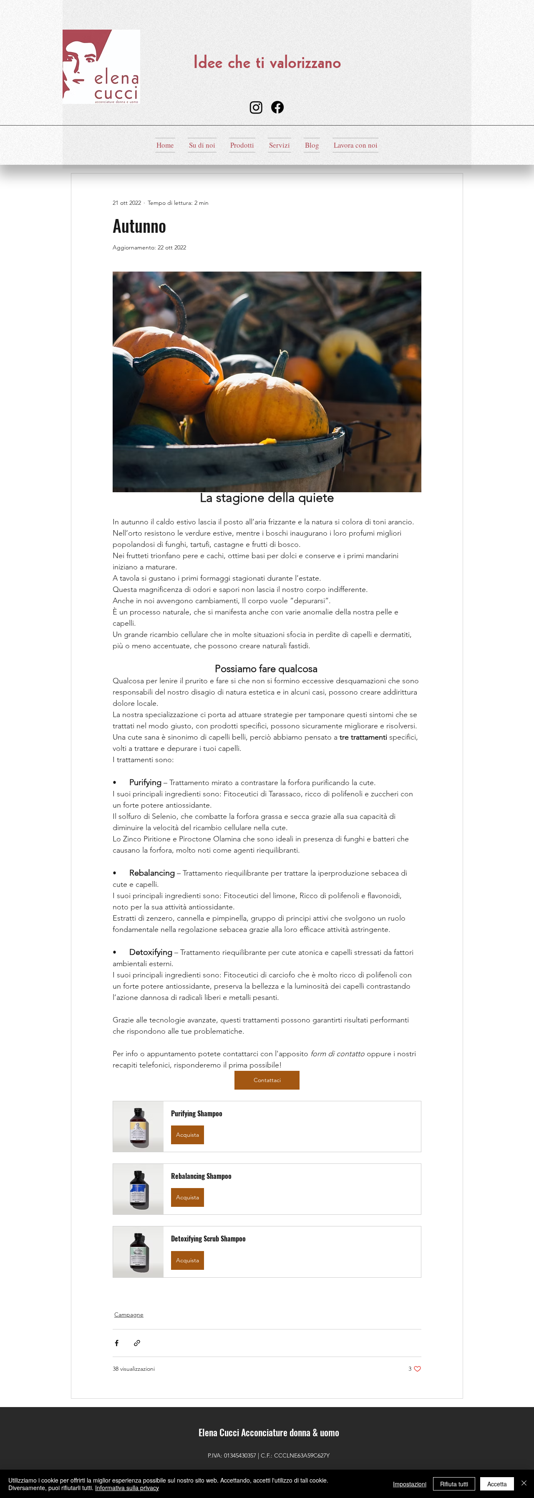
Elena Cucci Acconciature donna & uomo (269, 1432)
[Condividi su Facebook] (117, 1343)
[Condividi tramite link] (137, 1343)
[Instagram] (256, 107)
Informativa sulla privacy (127, 1487)
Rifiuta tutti (454, 1484)
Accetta (497, 1484)
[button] (267, 1126)
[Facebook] (277, 107)
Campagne (129, 1314)
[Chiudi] (524, 1483)
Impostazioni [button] (409, 1484)
